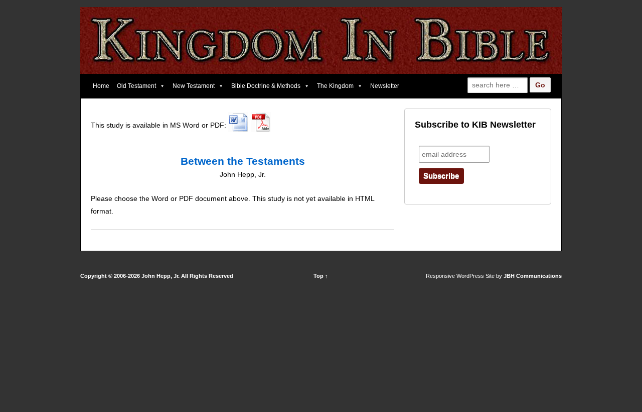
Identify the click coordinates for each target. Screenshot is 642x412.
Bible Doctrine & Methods (265, 85)
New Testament (194, 85)
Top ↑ (320, 276)
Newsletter (384, 85)
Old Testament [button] (136, 85)
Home (101, 85)
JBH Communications (533, 276)
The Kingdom (335, 85)
